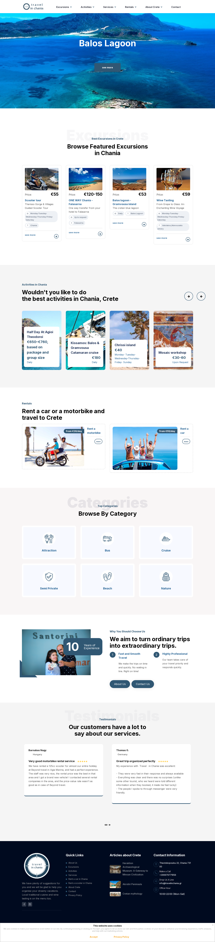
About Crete (152, 7)
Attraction (49, 550)
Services (108, 7)
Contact (176, 7)
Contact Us (143, 684)
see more (107, 67)
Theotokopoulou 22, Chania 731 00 (175, 865)
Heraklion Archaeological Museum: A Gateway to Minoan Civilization (135, 869)
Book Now (33, 317)
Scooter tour (33, 200)
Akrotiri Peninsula (132, 884)
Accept (94, 937)
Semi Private (49, 588)
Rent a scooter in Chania (80, 883)
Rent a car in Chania (78, 879)
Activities (86, 7)
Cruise (166, 550)
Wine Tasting (165, 200)
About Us (120, 684)
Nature (166, 588)
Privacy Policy (75, 895)
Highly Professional (175, 653)
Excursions (62, 7)
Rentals (129, 7)
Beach (107, 588)
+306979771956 (167, 875)
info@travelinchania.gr (170, 883)
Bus (107, 550)
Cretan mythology (132, 893)
